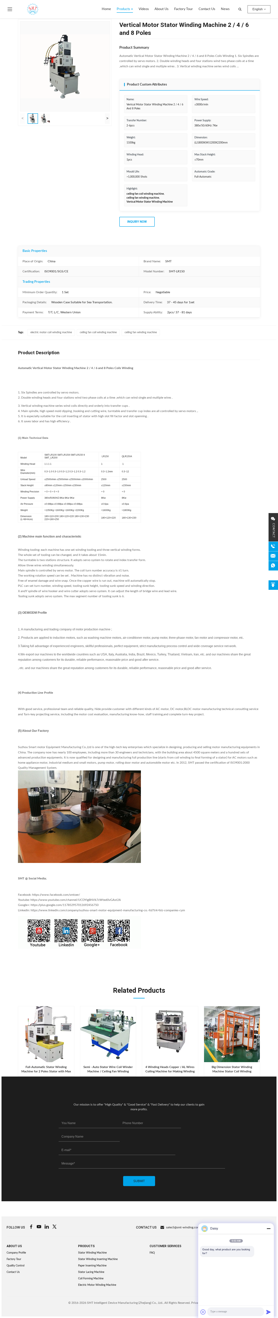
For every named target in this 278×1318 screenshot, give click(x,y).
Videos (144, 9)
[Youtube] (38, 1227)
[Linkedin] (46, 1227)
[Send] (269, 1312)
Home (106, 9)
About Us (162, 9)
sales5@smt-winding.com (183, 1227)
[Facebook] (31, 1227)
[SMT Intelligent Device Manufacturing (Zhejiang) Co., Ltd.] (27, 9)
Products (124, 9)
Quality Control (15, 1265)
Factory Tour (183, 9)
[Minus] (268, 1228)
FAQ (152, 1252)
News (225, 9)
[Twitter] (54, 1227)
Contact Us (207, 9)
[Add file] (203, 1312)
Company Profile (16, 1252)
